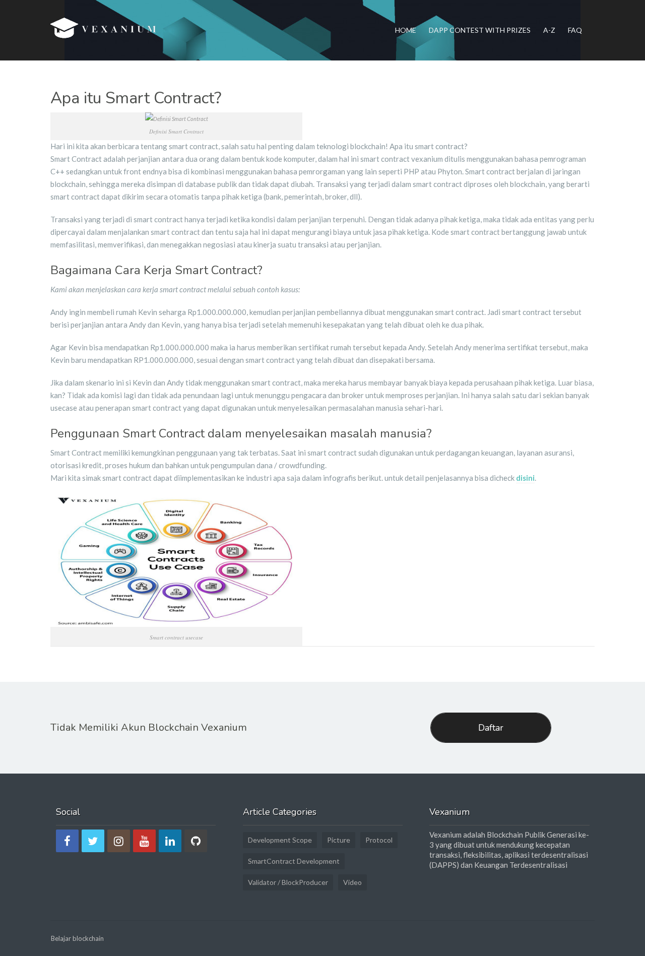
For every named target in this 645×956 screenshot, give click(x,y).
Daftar (490, 728)
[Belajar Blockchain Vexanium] (105, 30)
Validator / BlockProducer (288, 882)
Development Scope (280, 840)
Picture (338, 840)
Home (405, 30)
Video (352, 882)
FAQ (575, 30)
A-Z (549, 30)
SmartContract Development (294, 861)
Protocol (379, 840)
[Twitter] (93, 841)
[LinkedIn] (170, 841)
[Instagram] (118, 841)
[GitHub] (195, 841)
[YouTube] (144, 841)
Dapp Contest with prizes (480, 30)
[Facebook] (67, 841)
